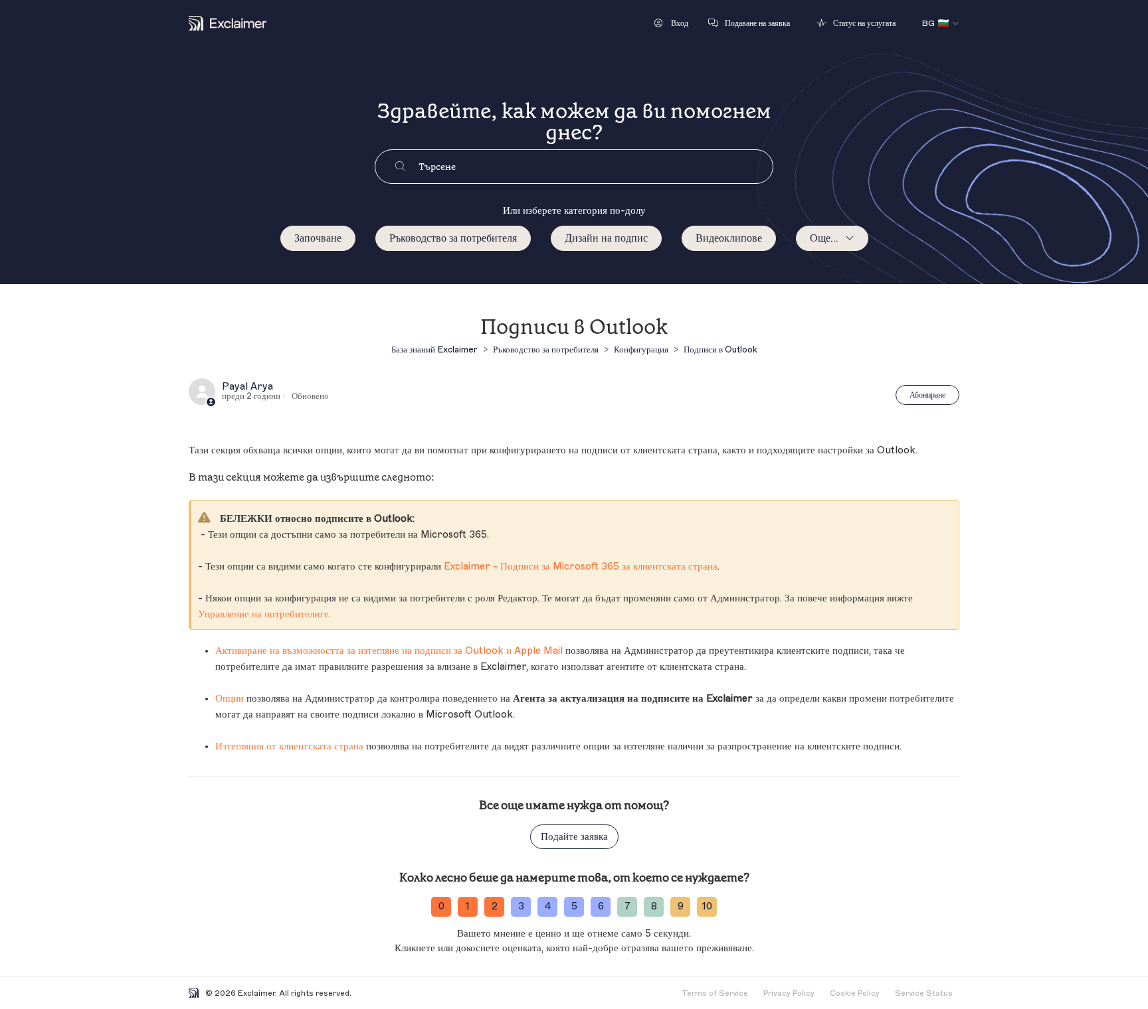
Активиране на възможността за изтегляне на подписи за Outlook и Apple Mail (389, 651)
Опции (229, 699)
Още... (824, 238)
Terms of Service (715, 993)
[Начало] (227, 23)
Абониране (927, 395)
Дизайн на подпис (606, 238)
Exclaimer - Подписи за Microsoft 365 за (581, 567)
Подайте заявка (574, 837)
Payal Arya (247, 387)
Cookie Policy (855, 993)
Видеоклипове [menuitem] (729, 238)
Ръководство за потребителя (453, 238)
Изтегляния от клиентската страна (289, 746)
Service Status (924, 993)
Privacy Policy (788, 993)
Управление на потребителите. (264, 614)
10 (707, 906)
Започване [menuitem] (317, 238)
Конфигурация (641, 349)
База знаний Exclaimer (434, 349)
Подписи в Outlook (720, 349)
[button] (671, 23)
